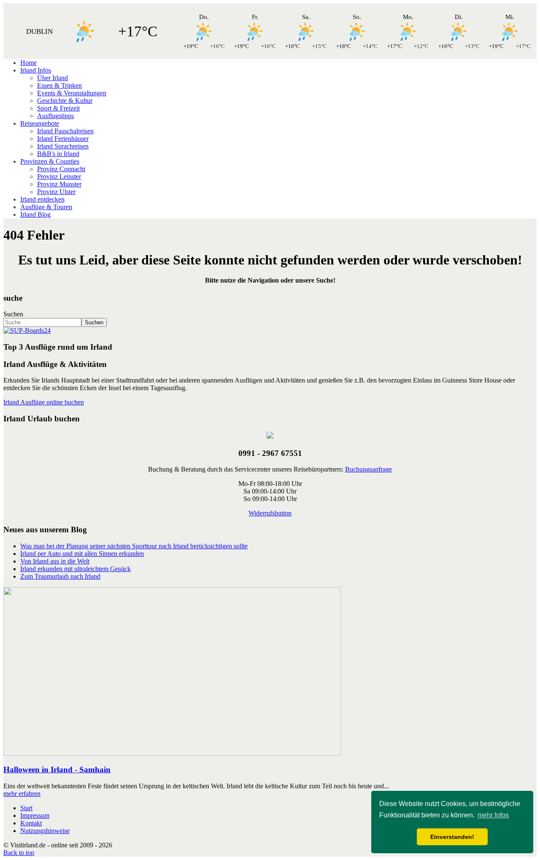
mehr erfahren (21, 793)
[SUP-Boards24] (27, 330)
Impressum (34, 815)
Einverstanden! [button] (452, 836)
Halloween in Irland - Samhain (57, 769)
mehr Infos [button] (493, 815)
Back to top (18, 852)
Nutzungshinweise (45, 830)
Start (26, 807)
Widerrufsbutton (270, 513)
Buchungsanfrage (368, 469)
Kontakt (31, 823)
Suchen (13, 314)
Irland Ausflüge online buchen (43, 402)
